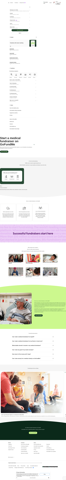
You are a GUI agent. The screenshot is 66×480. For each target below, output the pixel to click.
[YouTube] (54, 463)
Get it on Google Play (45, 466)
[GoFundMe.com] (45, 3)
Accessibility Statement (34, 465)
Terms (18, 465)
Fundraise (16, 2)
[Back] (9, 37)
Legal (28, 465)
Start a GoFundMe (20, 30)
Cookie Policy (11, 467)
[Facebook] (52, 463)
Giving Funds (22, 2)
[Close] (30, 7)
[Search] (9, 3)
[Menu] (60, 3)
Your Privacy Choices (28, 467)
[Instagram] (57, 463)
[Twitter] (55, 463)
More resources (10, 457)
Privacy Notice (23, 465)
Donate (11, 2)
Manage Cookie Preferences (19, 467)
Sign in (57, 1)
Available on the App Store (53, 466)
